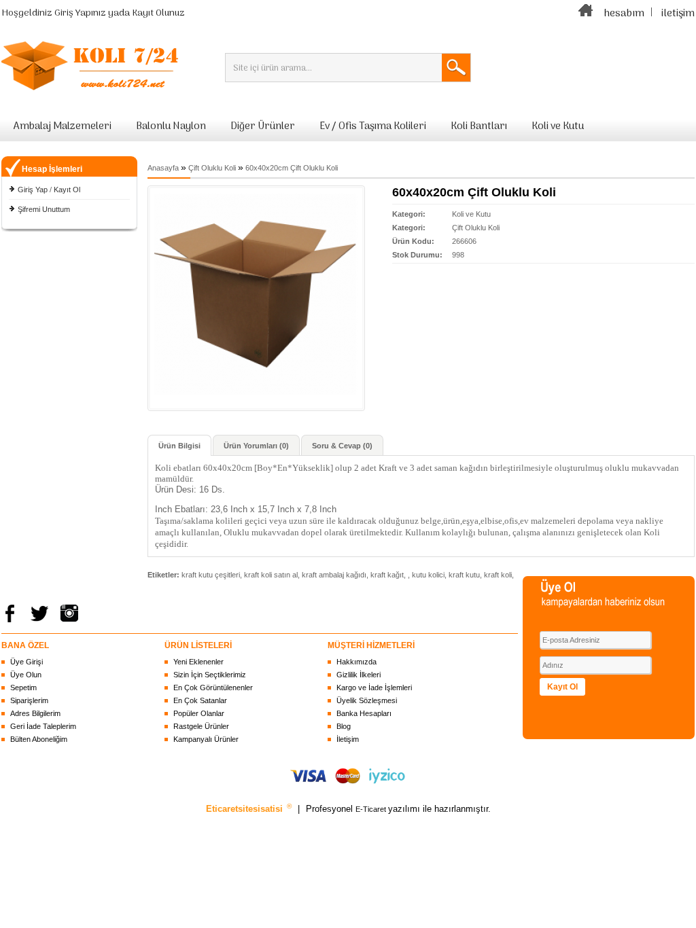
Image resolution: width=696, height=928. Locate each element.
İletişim (347, 739)
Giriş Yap (33, 189)
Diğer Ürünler (262, 126)
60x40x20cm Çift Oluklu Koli (291, 168)
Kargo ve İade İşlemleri (374, 687)
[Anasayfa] (586, 13)
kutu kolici (428, 575)
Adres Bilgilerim (35, 713)
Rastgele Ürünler (201, 726)
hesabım (624, 13)
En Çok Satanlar (200, 700)
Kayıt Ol (67, 189)
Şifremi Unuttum (44, 209)
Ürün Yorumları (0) (256, 446)
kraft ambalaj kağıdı (334, 575)
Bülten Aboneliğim (38, 739)
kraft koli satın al (271, 575)
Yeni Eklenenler (198, 662)
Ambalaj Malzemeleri (62, 126)
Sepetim (23, 687)
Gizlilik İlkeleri (358, 675)
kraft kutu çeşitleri (210, 575)
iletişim (678, 13)
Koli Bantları (479, 126)
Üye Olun (25, 675)
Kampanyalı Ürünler (206, 739)
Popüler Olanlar (198, 713)
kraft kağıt (387, 575)
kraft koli (498, 575)
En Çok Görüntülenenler (213, 687)
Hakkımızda (356, 662)
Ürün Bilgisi (179, 446)
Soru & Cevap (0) (342, 446)
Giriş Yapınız (80, 13)
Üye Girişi (26, 662)
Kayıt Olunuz (158, 13)
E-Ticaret (371, 809)
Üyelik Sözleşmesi (366, 700)
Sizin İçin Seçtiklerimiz (209, 675)
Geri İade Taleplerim (43, 726)
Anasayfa (163, 168)
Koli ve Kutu (558, 126)
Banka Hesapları (364, 713)
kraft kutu (464, 575)
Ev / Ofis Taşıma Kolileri (372, 126)
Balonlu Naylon (171, 126)
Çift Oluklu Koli (212, 168)
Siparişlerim (29, 700)
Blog (343, 726)
